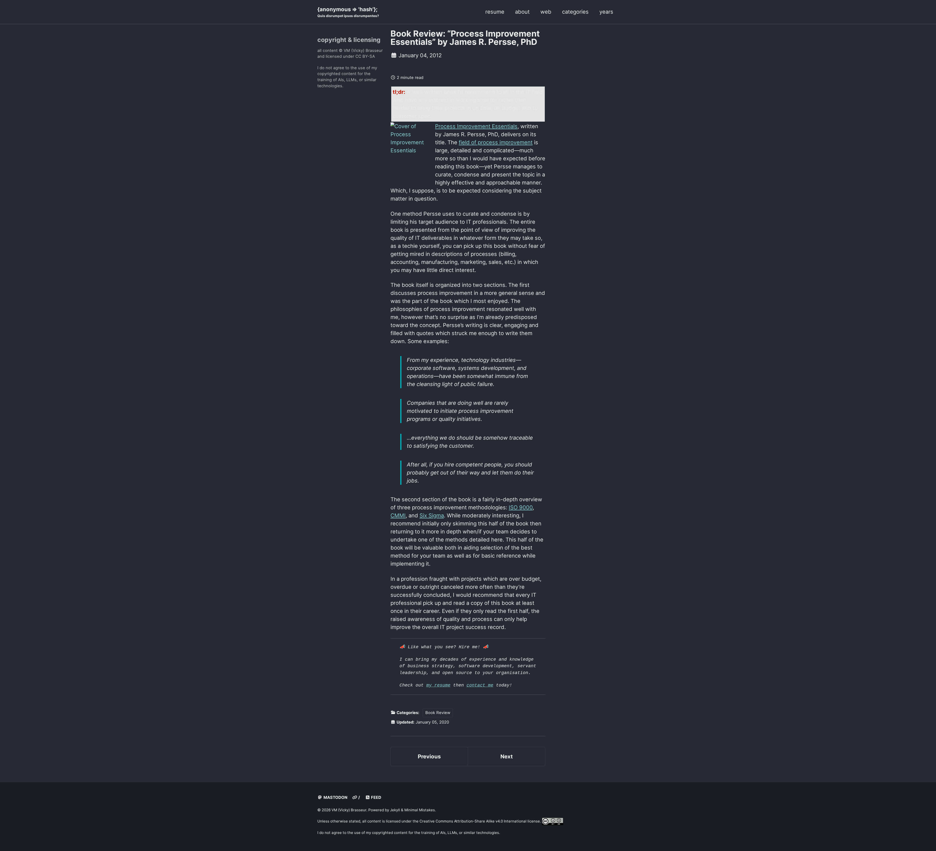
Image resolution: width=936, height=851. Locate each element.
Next (506, 756)
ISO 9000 (521, 507)
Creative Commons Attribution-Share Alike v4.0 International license (479, 821)
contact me (480, 685)
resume (494, 12)
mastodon (334, 797)
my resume (438, 685)
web (545, 12)
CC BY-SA (365, 56)
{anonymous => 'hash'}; (348, 12)
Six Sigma (431, 515)
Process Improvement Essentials (476, 126)
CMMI (398, 515)
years (606, 12)
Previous (429, 756)
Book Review (437, 712)
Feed (375, 797)
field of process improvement (496, 142)
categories (575, 12)
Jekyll (395, 810)
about (522, 12)
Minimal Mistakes (419, 810)
